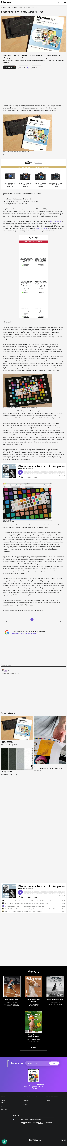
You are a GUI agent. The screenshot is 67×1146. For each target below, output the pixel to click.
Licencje (26, 1103)
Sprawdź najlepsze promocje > (33, 241)
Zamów (33, 1048)
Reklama (3, 1103)
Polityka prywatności (29, 1105)
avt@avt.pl (49, 1122)
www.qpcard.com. (41, 228)
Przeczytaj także (8, 713)
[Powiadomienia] (4, 1141)
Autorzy (3, 1107)
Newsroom (4, 1105)
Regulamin (26, 1100)
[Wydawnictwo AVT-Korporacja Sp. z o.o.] (16, 1122)
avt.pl (47, 1124)
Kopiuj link (35, 67)
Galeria (48, 1100)
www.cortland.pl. (55, 221)
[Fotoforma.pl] (33, 163)
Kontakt (3, 1100)
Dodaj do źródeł (8, 67)
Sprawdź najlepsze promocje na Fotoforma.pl (33, 167)
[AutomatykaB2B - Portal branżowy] (34, 1140)
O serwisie (4, 1109)
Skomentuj (22, 67)
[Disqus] (33, 688)
